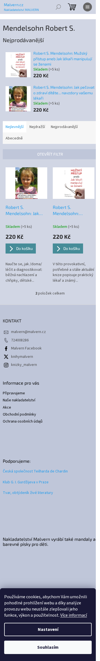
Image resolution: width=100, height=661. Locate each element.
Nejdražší (37, 127)
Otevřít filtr (50, 154)
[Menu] (87, 7)
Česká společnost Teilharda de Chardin (35, 471)
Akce (7, 407)
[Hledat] (58, 7)
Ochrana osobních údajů (22, 421)
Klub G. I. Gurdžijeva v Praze (26, 482)
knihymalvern (22, 357)
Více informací (73, 615)
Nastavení (48, 629)
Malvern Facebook (26, 348)
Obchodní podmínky (19, 414)
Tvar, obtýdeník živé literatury (28, 493)
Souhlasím (48, 647)
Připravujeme (14, 393)
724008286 (20, 340)
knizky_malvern (24, 365)
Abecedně (14, 138)
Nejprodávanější (64, 127)
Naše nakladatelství (19, 400)
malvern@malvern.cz (28, 332)
